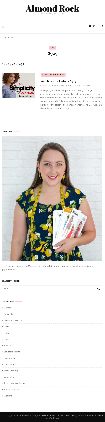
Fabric (6, 327)
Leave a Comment (82, 85)
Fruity (6, 333)
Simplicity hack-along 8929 (58, 81)
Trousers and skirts (53, 75)
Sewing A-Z (9, 377)
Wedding (8, 396)
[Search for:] (47, 288)
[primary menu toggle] (3, 27)
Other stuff (9, 364)
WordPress (54, 418)
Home (7, 339)
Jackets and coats (12, 352)
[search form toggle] (102, 26)
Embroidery (9, 314)
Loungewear (9, 358)
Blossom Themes (86, 415)
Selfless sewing (11, 371)
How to (7, 345)
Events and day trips (13, 320)
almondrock (48, 85)
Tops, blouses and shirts (14, 383)
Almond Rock (52, 8)
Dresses (7, 308)
